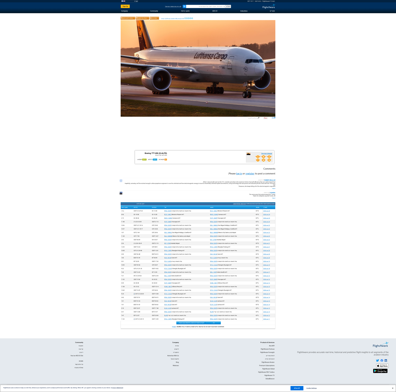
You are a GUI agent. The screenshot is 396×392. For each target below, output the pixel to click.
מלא (249, 118)
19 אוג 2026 (266, 261)
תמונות (81, 346)
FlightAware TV (270, 375)
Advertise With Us (173, 355)
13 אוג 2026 (266, 308)
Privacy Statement (117, 387)
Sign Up (125, 6)
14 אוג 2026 (266, 294)
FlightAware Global (268, 369)
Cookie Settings (311, 388)
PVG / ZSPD (213, 247)
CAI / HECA (213, 254)
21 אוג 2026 (266, 243)
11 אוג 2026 (266, 319)
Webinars (176, 365)
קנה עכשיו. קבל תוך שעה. (239, 203)
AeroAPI (272, 346)
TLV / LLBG (213, 258)
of (152, 159)
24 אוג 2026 (266, 211)
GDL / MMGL (213, 225)
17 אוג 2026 (266, 272)
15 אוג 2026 (266, 286)
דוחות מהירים (270, 355)
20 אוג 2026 (266, 250)
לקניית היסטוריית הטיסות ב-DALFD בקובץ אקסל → (191, 322)
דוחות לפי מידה (270, 359)
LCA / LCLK (213, 301)
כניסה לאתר (258, 1)
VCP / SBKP (213, 218)
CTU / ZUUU (213, 265)
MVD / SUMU (214, 214)
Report (273, 188)
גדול (253, 118)
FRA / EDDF (168, 211)
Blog (177, 362)
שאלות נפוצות (79, 367)
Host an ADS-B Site (77, 355)
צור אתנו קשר (79, 364)
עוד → (213, 322)
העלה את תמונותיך (141, 18)
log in (239, 173)
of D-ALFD (162, 159)
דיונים (81, 352)
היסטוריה (176, 352)
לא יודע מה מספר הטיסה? (173, 6)
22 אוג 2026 (266, 225)
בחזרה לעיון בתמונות (127, 18)
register (250, 173)
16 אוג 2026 (266, 276)
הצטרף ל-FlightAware (268, 1)
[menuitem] (272, 11)
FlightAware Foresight (267, 352)
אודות (177, 346)
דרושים (176, 349)
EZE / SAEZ (213, 211)
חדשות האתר (175, 359)
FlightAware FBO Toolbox (266, 372)
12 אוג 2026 (266, 315)
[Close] (392, 388)
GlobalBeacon (270, 379)
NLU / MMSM (214, 232)
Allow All (297, 388)
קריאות (81, 349)
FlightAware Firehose (268, 349)
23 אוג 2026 (266, 221)
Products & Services (267, 342)
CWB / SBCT (213, 283)
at (141, 159)
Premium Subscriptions (267, 365)
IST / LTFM (213, 239)
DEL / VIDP (213, 272)
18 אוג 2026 (266, 268)
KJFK (211, 312)
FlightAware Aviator (268, 362)
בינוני (256, 118)
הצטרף (174, 326)
